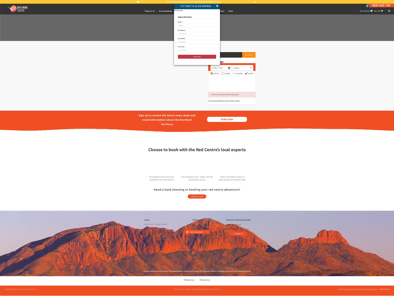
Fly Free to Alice (172, 2)
